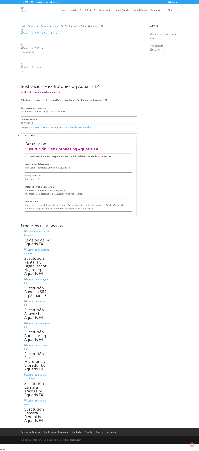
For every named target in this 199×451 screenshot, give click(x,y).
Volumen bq (85, 127)
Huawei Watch (139, 10)
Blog (170, 10)
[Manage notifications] (192, 444)
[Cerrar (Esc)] (10, 446)
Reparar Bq (33, 26)
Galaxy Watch (105, 10)
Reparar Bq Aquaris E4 (52, 26)
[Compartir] (7, 446)
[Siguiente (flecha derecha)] (4, 449)
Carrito (99, 432)
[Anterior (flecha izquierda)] (1, 449)
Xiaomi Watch (157, 10)
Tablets (88, 10)
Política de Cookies (30, 432)
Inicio (23, 26)
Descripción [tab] (29, 135)
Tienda (88, 432)
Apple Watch (122, 10)
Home (64, 10)
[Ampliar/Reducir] (1, 446)
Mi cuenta (111, 432)
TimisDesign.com (72, 439)
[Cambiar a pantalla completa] (4, 446)
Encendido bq (71, 127)
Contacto (76, 432)
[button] (22, 29)
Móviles (74, 10)
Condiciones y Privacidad (56, 432)
